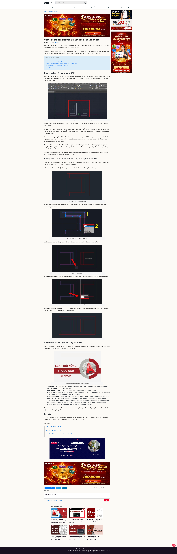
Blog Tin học (47, 7)
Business (100, 7)
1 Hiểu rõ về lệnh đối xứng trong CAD (55, 61)
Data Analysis (60, 7)
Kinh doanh (113, 7)
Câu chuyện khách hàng (123, 7)
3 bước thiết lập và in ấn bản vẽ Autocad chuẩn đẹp (60, 434)
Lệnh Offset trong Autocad (53, 426)
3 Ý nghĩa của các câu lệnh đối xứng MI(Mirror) (57, 65)
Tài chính (84, 7)
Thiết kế (78, 7)
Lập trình (54, 7)
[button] (108, 58)
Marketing (106, 7)
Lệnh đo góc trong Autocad (53, 430)
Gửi (106, 500)
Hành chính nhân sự (70, 7)
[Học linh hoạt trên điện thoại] (122, 20)
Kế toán (95, 7)
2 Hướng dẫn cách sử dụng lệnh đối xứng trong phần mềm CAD (62, 63)
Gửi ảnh (48, 500)
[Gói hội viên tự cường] (122, 52)
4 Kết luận (48, 67)
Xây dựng (89, 7)
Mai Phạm (57, 42)
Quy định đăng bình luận (56, 500)
